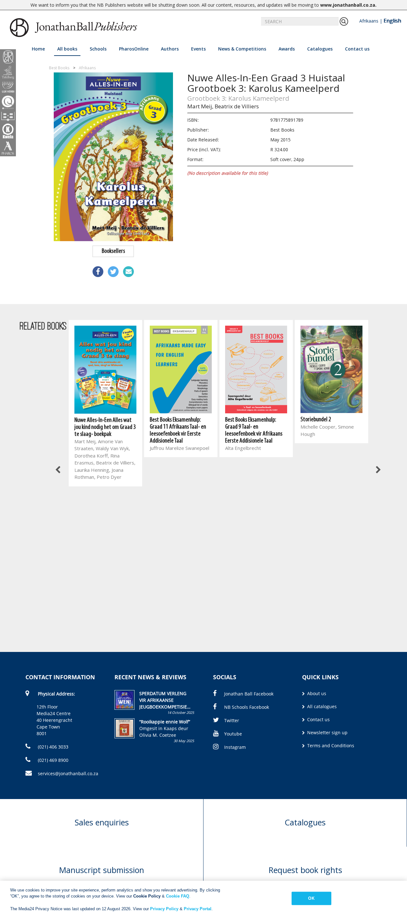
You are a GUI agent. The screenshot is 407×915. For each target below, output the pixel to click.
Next (377, 470)
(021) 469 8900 (52, 760)
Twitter (231, 720)
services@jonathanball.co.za (68, 773)
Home (38, 49)
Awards (287, 49)
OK (311, 898)
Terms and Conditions (330, 745)
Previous (58, 470)
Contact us (357, 49)
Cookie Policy (147, 896)
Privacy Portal (197, 908)
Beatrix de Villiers (237, 106)
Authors (170, 49)
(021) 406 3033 (52, 747)
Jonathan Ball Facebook (248, 694)
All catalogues (321, 706)
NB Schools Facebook (246, 707)
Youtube (233, 734)
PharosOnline (133, 49)
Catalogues (320, 49)
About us (316, 693)
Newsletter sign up (327, 732)
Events (198, 49)
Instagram (235, 747)
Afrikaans (368, 21)
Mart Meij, (200, 106)
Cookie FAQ (177, 896)
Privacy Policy (164, 908)
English (392, 20)
